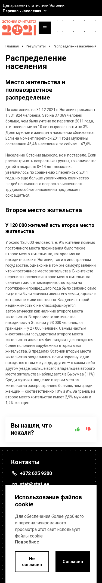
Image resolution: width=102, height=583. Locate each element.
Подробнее (27, 542)
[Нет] (88, 429)
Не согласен (32, 561)
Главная (12, 46)
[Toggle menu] (45, 28)
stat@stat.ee (34, 484)
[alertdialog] (51, 534)
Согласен (73, 561)
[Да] (77, 429)
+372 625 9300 (36, 473)
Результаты (36, 46)
